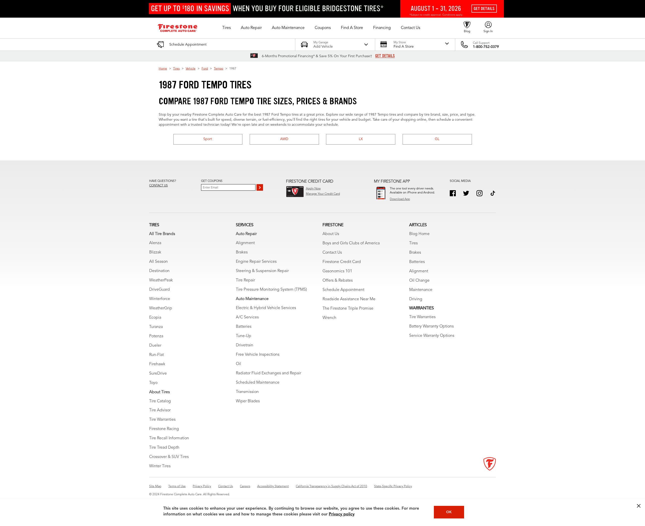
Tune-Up (243, 336)
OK (449, 512)
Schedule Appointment (343, 290)
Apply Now (313, 188)
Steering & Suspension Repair (262, 271)
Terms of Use (177, 486)
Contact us (158, 185)
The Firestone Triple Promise (347, 309)
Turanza (156, 327)
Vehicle (191, 68)
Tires (176, 68)
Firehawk (157, 364)
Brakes (242, 252)
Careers (245, 486)
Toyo (153, 383)
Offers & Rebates (337, 281)
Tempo (218, 68)
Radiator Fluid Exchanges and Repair (268, 373)
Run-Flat (156, 355)
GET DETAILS (385, 56)
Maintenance (420, 290)
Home (163, 68)
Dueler (155, 346)
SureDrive (158, 374)
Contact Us (332, 253)
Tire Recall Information (169, 438)
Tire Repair (245, 280)
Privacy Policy (202, 486)
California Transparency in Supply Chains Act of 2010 (331, 486)
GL (437, 139)
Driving (415, 299)
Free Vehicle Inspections (257, 355)
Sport (207, 139)
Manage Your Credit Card (323, 193)
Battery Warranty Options (431, 326)
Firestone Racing (164, 429)
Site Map (155, 486)
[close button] (638, 505)
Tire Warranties (162, 420)
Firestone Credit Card (341, 262)
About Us (330, 234)
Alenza (155, 243)
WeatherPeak (161, 280)
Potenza (156, 336)
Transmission (247, 392)
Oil (238, 364)
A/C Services (247, 317)
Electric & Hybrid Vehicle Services (266, 308)
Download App (400, 199)
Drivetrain (244, 345)
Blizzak (155, 252)
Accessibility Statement (273, 486)
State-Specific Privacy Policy (393, 486)
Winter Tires (160, 466)
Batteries (243, 327)
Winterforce (159, 299)
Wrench (329, 318)
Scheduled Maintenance (257, 383)
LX (361, 139)
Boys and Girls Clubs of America (351, 243)
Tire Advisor (160, 410)
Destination (159, 271)
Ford (205, 68)
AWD (284, 139)
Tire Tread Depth (164, 448)
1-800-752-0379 (486, 47)
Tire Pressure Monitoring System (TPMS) (271, 290)
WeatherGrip (160, 308)
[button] (226, 27)
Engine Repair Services (256, 262)
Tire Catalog (160, 401)
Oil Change (419, 281)
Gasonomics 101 (337, 271)
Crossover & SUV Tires (169, 457)
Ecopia (155, 318)
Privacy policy (341, 514)
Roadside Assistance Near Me (348, 299)
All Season (158, 262)
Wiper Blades (248, 401)
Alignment (245, 243)
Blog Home (419, 234)
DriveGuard (159, 290)
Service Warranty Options (431, 336)
